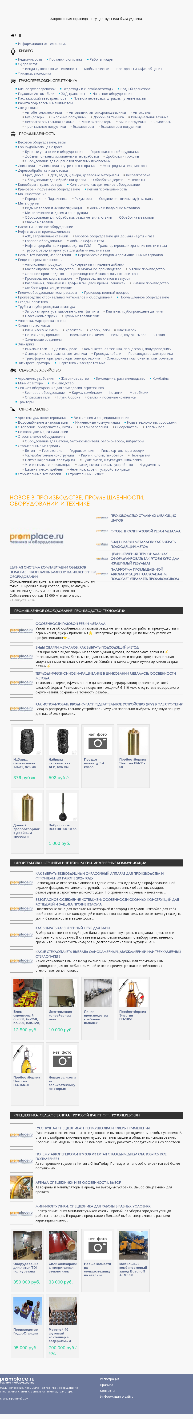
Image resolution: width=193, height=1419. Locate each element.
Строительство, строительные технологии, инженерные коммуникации (80, 863)
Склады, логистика (33, 302)
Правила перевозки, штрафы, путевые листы (109, 98)
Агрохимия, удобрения (36, 378)
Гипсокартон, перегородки (122, 450)
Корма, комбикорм (87, 392)
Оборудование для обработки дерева (55, 180)
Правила (106, 1385)
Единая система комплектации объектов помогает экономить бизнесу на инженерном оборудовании (53, 572)
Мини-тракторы (30, 383)
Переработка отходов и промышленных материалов (120, 255)
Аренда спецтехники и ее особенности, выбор (78, 1182)
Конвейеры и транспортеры (40, 184)
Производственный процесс (106, 292)
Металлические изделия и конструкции (56, 212)
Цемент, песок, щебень (44, 469)
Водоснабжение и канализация (43, 422)
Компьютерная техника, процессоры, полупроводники (128, 349)
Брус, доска (34, 175)
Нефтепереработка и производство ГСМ (58, 245)
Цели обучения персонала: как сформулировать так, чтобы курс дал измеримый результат (145, 558)
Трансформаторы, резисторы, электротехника (62, 358)
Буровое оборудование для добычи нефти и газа (114, 236)
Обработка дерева (108, 180)
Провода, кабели (107, 353)
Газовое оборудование (44, 241)
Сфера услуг (27, 64)
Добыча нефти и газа (87, 241)
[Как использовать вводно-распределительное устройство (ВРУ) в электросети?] (21, 708)
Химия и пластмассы (34, 325)
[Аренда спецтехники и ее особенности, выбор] (21, 1187)
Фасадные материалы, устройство (105, 464)
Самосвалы (162, 122)
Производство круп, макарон (48, 278)
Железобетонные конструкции (49, 455)
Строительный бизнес (86, 474)
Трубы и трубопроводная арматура (46, 306)
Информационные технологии (42, 43)
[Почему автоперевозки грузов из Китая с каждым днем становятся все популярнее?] (21, 1161)
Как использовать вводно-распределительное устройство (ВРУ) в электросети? (109, 704)
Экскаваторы (83, 126)
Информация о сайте (116, 1396)
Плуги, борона (68, 397)
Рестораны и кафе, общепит (139, 68)
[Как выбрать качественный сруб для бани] (21, 934)
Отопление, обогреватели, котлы (45, 427)
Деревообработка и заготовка (43, 170)
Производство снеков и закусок (104, 278)
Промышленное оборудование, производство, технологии (69, 610)
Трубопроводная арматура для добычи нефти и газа (67, 250)
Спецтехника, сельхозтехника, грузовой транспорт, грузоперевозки (77, 1115)
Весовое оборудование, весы (42, 142)
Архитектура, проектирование (42, 417)
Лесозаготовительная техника (49, 122)
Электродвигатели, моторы (125, 165)
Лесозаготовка (138, 175)
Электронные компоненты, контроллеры (140, 358)
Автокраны (142, 112)
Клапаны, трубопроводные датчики (134, 311)
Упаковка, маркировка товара (42, 320)
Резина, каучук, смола (128, 335)
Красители (73, 330)
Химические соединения (44, 339)
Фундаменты (150, 464)
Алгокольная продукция (44, 264)
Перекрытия (140, 455)
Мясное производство (147, 269)
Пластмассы (126, 330)
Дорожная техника (108, 117)
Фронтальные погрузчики (45, 126)
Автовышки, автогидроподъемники (97, 112)
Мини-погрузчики (132, 122)
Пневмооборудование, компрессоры (47, 292)
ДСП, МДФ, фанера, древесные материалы (84, 175)
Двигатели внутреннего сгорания (69, 165)
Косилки (115, 392)
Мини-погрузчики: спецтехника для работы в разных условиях (93, 1206)
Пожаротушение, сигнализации (43, 431)
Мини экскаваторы (96, 122)
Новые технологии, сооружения (152, 422)
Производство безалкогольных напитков (104, 273)
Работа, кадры (101, 59)
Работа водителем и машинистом (45, 103)
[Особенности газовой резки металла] (102, 531)
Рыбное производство (151, 283)
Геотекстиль (52, 450)
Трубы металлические (82, 316)
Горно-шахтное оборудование (115, 151)
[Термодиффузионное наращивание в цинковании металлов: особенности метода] (21, 682)
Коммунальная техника (149, 117)
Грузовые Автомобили (36, 93)
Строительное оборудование (41, 436)
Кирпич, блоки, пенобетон (102, 455)
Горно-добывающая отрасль (41, 147)
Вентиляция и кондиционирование (101, 417)
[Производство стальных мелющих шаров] (102, 517)
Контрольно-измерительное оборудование (105, 184)
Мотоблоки (138, 392)
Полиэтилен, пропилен (43, 335)
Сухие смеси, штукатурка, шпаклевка (112, 460)
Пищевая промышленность (40, 259)
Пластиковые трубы (41, 316)
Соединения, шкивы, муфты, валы (126, 198)
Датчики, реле (65, 349)
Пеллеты (138, 180)
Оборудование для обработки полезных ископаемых (67, 161)
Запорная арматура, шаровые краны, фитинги (62, 311)
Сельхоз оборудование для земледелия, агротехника (61, 388)
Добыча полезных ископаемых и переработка (62, 156)
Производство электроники (150, 353)
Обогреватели (126, 427)
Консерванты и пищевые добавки (97, 264)
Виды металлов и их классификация (54, 208)
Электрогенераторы (34, 363)
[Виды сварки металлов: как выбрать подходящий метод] (102, 544)
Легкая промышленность (107, 189)
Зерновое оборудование (45, 392)
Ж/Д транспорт (73, 93)
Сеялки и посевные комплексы (111, 397)
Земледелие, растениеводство (120, 378)
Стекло (159, 335)
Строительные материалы (39, 446)
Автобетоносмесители (43, 112)
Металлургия (28, 203)
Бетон (30, 450)
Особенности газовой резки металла (146, 531)
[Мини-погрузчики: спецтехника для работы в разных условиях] (21, 1213)
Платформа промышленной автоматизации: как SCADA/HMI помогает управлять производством (145, 574)
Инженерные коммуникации (97, 422)
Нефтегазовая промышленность (44, 231)
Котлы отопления (93, 427)
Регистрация (110, 1379)
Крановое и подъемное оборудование (49, 189)
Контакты (107, 1390)
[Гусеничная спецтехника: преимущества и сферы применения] (21, 1135)
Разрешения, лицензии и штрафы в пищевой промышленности (75, 283)
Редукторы (83, 198)
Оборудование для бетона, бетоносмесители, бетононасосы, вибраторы (84, 441)
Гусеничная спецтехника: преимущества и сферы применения (93, 1128)
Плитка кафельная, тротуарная (50, 460)
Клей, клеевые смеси (41, 330)
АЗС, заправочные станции (46, 236)
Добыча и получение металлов (115, 208)
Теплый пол (154, 427)
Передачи (32, 198)
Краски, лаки (99, 330)
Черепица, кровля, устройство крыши (100, 469)
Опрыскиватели (37, 397)
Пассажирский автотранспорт (42, 98)
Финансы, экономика (34, 73)
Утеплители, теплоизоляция (48, 464)
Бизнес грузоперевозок (37, 89)
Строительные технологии (39, 474)
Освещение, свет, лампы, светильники (56, 353)
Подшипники (58, 198)
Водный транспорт (135, 89)
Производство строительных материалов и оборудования (65, 297)
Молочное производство (101, 269)
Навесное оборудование (112, 93)
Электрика (26, 344)
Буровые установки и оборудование (54, 151)
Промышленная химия (86, 335)
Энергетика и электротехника (81, 363)
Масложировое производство (49, 269)
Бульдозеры (34, 117)
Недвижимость (30, 59)
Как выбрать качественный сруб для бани (73, 928)
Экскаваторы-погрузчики (121, 126)
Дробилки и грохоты (122, 156)
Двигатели (26, 165)
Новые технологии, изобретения (44, 255)
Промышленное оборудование (144, 297)
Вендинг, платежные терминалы (51, 68)
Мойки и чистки (96, 68)
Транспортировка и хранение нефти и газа (132, 245)
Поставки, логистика (66, 59)
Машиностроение (32, 194)
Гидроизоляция (81, 450)
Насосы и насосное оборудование (45, 226)
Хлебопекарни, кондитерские (48, 288)
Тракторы (26, 402)
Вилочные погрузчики (68, 117)
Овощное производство (44, 273)
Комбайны (161, 378)
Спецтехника (28, 107)
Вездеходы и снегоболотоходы (88, 89)
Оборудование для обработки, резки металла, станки (68, 217)
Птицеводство (62, 383)
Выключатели (36, 349)
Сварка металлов (39, 222)
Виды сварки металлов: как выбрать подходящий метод (143, 544)
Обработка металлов (136, 217)
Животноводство (75, 378)
